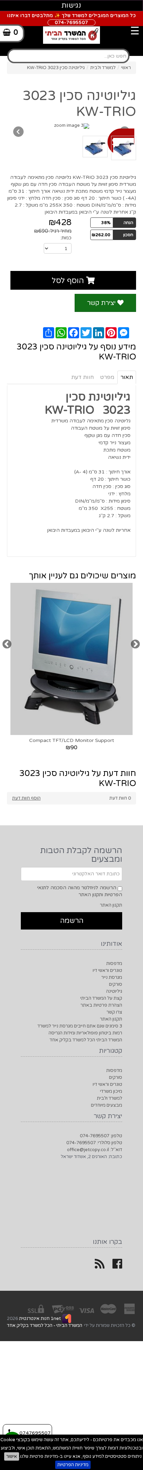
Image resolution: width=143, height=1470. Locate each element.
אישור (11, 1456)
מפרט (107, 377)
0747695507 (34, 1433)
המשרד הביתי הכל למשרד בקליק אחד (86, 1040)
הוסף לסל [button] (69, 280)
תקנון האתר (111, 905)
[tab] (71, 49)
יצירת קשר (102, 303)
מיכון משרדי (111, 1091)
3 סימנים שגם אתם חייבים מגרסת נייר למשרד (79, 1026)
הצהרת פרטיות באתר (101, 1005)
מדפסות (114, 963)
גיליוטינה (114, 991)
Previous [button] (7, 644)
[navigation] (79, 26)
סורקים (115, 984)
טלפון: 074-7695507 (101, 1136)
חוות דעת (82, 377)
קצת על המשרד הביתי (101, 998)
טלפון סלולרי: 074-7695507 (94, 1143)
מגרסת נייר (111, 977)
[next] (18, 131)
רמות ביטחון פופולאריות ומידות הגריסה (85, 1033)
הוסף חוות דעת (26, 798)
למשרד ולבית (109, 1098)
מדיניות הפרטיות (73, 1465)
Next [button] (135, 644)
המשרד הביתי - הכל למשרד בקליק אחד (44, 1325)
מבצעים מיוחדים (106, 1105)
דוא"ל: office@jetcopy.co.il (94, 1150)
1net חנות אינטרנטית (39, 1318)
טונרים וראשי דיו (107, 970)
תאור (126, 377)
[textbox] (68, 56)
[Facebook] (117, 1266)
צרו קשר (114, 1012)
